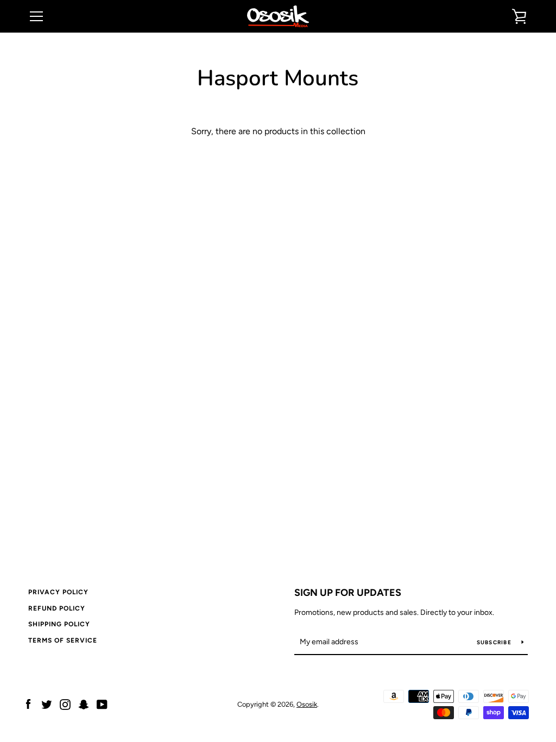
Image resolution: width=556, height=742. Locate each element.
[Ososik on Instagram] (65, 704)
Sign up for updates (347, 593)
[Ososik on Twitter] (46, 704)
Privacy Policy (58, 592)
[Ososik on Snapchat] (83, 704)
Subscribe (495, 642)
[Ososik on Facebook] (28, 704)
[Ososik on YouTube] (102, 704)
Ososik (306, 704)
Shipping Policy (59, 624)
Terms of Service (62, 640)
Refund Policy (56, 608)
